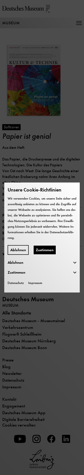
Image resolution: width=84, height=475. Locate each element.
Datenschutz (16, 283)
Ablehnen (18, 250)
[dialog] (42, 237)
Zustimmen (45, 250)
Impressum (35, 283)
